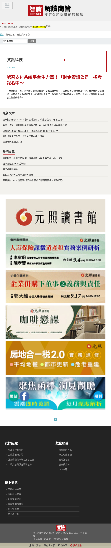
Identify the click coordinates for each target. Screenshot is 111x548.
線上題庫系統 (65, 454)
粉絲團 (63, 545)
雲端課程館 (64, 460)
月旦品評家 (13, 514)
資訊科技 (15, 60)
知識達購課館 (14, 499)
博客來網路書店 (15, 504)
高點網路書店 (14, 494)
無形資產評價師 (10, 169)
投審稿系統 (64, 464)
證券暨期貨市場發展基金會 (21, 460)
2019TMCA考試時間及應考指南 (18, 175)
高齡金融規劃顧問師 (12, 142)
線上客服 (50, 545)
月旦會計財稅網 (15, 450)
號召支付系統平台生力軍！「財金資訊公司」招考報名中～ (31, 131)
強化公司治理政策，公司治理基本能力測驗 (23, 136)
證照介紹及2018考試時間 (15, 164)
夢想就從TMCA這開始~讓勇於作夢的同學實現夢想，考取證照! (33, 180)
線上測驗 (36, 545)
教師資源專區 (65, 450)
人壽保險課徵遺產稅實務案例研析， (26, 27)
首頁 (2, 34)
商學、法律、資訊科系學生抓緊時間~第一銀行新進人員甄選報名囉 (35, 125)
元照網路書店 (14, 489)
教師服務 (77, 545)
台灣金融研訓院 (15, 454)
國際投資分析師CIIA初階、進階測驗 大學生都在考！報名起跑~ (33, 119)
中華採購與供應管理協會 (20, 464)
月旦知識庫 (13, 509)
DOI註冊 (63, 469)
